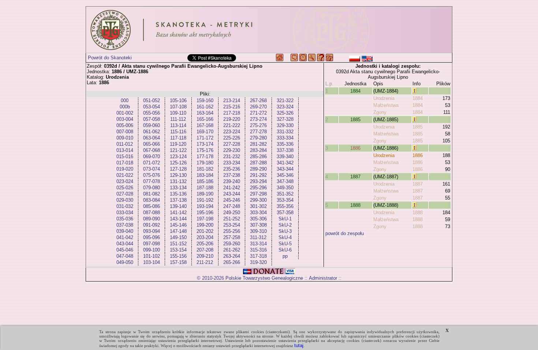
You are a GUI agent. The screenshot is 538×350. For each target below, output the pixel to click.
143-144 (178, 218)
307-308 (258, 225)
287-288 (258, 162)
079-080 (151, 187)
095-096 (151, 237)
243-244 (231, 194)
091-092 (151, 225)
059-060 (151, 125)
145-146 (178, 225)
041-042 (124, 237)
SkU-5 (285, 243)
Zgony (379, 112)
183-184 (205, 175)
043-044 (124, 243)
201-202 (205, 231)
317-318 (258, 256)
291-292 (258, 175)
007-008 (124, 131)
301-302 (258, 206)
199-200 (205, 225)
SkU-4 (285, 237)
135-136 (178, 194)
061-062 (151, 131)
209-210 (205, 256)
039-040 (124, 231)
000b (125, 106)
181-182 (205, 169)
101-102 (151, 256)
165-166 (205, 119)
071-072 (151, 162)
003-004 (124, 119)
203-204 (205, 237)
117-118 (178, 138)
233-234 (231, 162)
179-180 (205, 162)
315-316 (258, 250)
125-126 (178, 162)
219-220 (231, 119)
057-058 (151, 119)
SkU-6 (285, 250)
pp (285, 256)
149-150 (178, 237)
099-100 (151, 250)
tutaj (298, 345)
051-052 (151, 100)
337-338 (285, 150)
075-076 (151, 175)
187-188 (205, 187)
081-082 (151, 194)
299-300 (258, 200)
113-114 (178, 125)
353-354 (285, 200)
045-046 (124, 250)
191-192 (205, 200)
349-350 (285, 187)
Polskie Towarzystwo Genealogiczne (264, 278)
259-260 (231, 243)
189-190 (205, 194)
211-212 (205, 262)
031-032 (124, 206)
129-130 (178, 175)
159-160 (205, 100)
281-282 (258, 144)
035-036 (124, 218)
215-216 (231, 106)
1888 (355, 205)
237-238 (231, 175)
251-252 (231, 218)
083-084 (151, 200)
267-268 (258, 100)
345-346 (285, 175)
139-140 (178, 206)
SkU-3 (285, 231)
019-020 (124, 169)
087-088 (151, 212)
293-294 (258, 181)
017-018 (124, 162)
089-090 (151, 218)
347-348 (285, 181)
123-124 (178, 156)
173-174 (205, 144)
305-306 (258, 218)
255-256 (231, 231)
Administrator (323, 278)
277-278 (258, 131)
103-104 (151, 262)
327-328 (285, 119)
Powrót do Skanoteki (110, 57)
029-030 (124, 200)
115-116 (178, 131)
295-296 (258, 187)
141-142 (178, 212)
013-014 (124, 150)
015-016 (124, 156)
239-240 (231, 181)
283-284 (258, 150)
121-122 (178, 150)
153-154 (178, 250)
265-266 (231, 262)
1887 (355, 176)
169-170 (205, 131)
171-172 (205, 138)
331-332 (285, 131)
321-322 (285, 100)
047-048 (124, 256)
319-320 (258, 262)
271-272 (258, 113)
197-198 (205, 218)
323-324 (285, 106)
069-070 (151, 156)
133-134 (178, 187)
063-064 (151, 138)
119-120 (178, 144)
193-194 (205, 206)
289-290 (258, 169)
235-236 (231, 169)
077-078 (151, 181)
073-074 (151, 169)
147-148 (178, 231)
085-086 (151, 206)
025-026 (124, 187)
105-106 (178, 100)
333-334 (285, 138)
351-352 (285, 194)
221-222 (231, 125)
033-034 (124, 212)
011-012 (124, 144)
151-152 (178, 243)
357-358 (285, 212)
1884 (355, 91)
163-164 (205, 113)
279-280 (258, 138)
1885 (355, 119)
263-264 (231, 256)
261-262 (231, 250)
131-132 (178, 181)
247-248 (231, 206)
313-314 (258, 243)
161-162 (205, 106)
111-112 (178, 119)
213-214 (231, 100)
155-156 (178, 256)
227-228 (231, 144)
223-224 (231, 131)
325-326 (285, 113)
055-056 (151, 113)
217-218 (231, 113)
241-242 (231, 187)
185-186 (205, 181)
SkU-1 (285, 218)
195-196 (205, 212)
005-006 (124, 125)
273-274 (258, 119)
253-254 (231, 225)
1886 (355, 148)
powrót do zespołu (344, 233)
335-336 (285, 144)
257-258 (231, 237)
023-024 (124, 181)
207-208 (205, 250)
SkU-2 (285, 225)
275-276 (258, 125)
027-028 (124, 194)
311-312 (258, 237)
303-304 (258, 212)
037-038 (124, 225)
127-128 (178, 169)
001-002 (124, 113)
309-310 (258, 231)
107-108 (178, 106)
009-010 (124, 138)
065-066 (151, 144)
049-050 (124, 262)
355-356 (285, 206)
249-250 (231, 212)
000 (124, 100)
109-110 (178, 113)
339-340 (285, 156)
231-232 (231, 156)
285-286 (258, 156)
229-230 (231, 150)
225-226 (231, 138)
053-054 (151, 106)
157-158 (178, 262)
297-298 (258, 194)
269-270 (258, 106)
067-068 (151, 150)
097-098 (151, 243)
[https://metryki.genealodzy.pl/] (269, 30)
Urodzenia (384, 98)
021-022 (124, 175)
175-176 (205, 150)
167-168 (205, 125)
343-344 (285, 169)
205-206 (205, 243)
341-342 (285, 162)
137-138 (178, 200)
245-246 (231, 200)
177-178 (205, 156)
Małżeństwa (386, 105)
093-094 (151, 231)
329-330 (285, 125)
